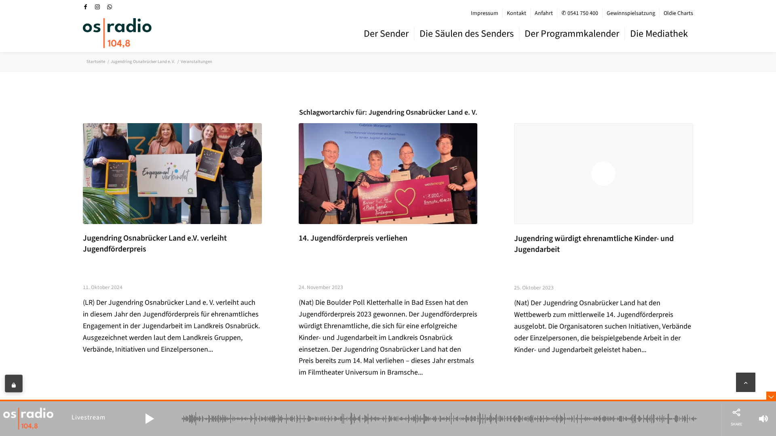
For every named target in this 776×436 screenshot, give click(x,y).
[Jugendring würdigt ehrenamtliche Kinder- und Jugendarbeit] (603, 173)
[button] (149, 418)
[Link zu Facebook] (85, 7)
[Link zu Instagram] (97, 7)
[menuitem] (485, 13)
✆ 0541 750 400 (579, 13)
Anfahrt (544, 13)
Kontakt (516, 13)
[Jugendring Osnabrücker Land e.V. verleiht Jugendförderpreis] (172, 173)
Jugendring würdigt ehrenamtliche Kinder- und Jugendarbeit (594, 244)
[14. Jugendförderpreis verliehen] (388, 173)
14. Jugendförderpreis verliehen (353, 238)
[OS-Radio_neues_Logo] (117, 33)
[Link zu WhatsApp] (109, 7)
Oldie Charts (678, 13)
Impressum (484, 13)
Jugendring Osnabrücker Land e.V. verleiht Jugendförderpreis (155, 244)
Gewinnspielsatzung (631, 13)
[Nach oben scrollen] (746, 382)
